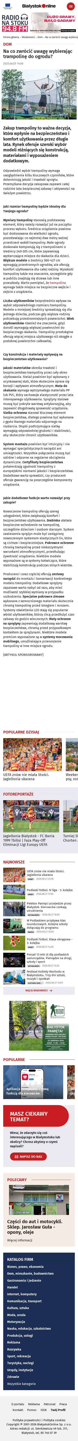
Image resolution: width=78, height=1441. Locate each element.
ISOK (44, 1410)
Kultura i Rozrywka (36, 983)
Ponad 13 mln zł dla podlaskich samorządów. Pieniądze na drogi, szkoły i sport (49, 958)
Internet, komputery (22, 1294)
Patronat (49, 1404)
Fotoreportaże (18, 794)
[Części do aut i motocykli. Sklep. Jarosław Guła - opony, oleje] (39, 1200)
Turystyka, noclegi (20, 1363)
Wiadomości (28, 37)
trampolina (58, 283)
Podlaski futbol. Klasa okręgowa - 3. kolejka (49, 941)
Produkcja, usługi (20, 1335)
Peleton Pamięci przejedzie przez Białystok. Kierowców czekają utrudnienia (49, 907)
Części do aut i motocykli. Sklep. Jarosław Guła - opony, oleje (34, 1227)
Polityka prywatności (27, 1420)
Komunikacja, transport (24, 1301)
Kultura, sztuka (18, 1308)
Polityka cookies (54, 1420)
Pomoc (32, 1410)
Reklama (13, 1342)
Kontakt (18, 1410)
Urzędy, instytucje (20, 1370)
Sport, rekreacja (19, 1356)
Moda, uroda (16, 1315)
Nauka (31, 932)
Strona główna (11, 37)
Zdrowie (13, 1377)
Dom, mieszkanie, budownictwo (30, 1273)
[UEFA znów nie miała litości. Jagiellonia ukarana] (32, 754)
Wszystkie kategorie (21, 1384)
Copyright (12, 1424)
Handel (12, 1287)
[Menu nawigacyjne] (71, 6)
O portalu (17, 1404)
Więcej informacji (19, 1240)
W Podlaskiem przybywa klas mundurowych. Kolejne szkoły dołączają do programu (47, 924)
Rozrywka (14, 1349)
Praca (63, 1404)
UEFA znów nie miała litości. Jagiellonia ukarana (26, 777)
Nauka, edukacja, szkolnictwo (29, 1328)
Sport (30, 879)
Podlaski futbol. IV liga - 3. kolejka (50, 890)
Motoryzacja (16, 1322)
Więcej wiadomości (36, 990)
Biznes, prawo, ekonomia (25, 1267)
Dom (40, 37)
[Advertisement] (39, 693)
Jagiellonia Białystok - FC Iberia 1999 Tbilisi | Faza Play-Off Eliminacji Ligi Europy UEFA (28, 840)
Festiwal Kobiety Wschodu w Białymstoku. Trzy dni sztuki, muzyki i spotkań (46, 975)
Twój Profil (58, 1410)
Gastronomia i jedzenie (24, 1280)
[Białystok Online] (39, 6)
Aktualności (33, 915)
